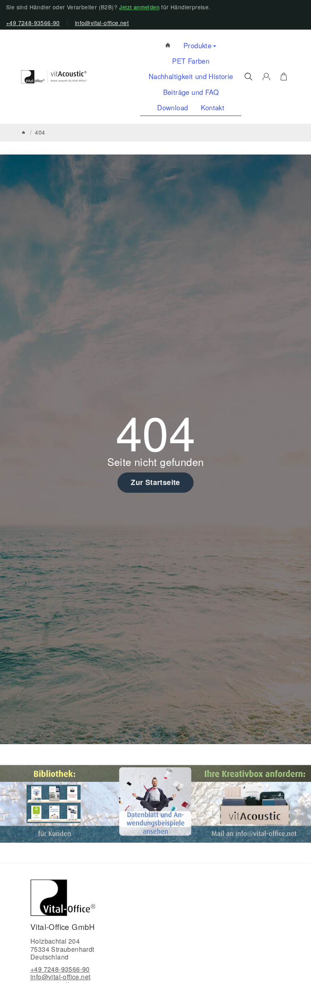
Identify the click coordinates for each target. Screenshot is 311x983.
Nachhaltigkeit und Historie (191, 76)
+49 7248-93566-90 (33, 22)
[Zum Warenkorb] (284, 77)
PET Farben (190, 61)
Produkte (197, 45)
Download (172, 107)
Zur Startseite (155, 482)
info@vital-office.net (102, 22)
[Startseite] (23, 132)
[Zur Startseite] (54, 76)
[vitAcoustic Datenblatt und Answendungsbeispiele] (155, 802)
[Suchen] (248, 77)
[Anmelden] (266, 77)
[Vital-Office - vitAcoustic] (168, 45)
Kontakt (212, 107)
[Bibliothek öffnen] (55, 802)
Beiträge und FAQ (191, 92)
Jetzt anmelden (139, 7)
